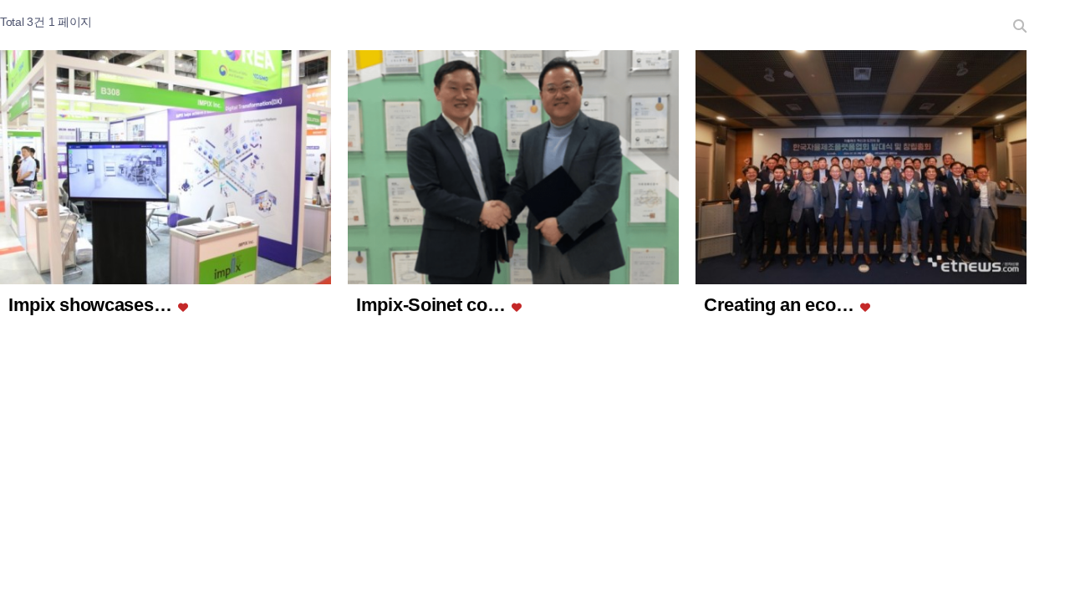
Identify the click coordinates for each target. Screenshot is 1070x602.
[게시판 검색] (1020, 25)
